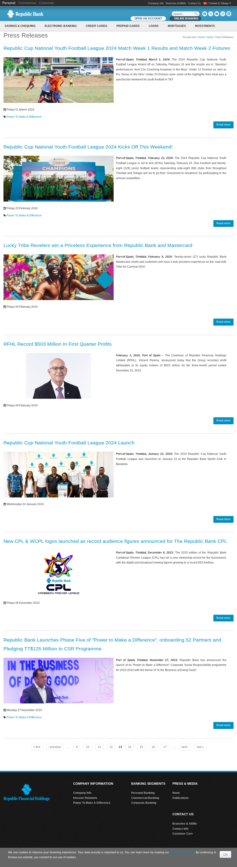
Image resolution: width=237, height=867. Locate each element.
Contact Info (180, 828)
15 (141, 747)
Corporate (46, 3)
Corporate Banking (143, 802)
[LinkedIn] (228, 13)
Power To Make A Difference (24, 116)
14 (129, 747)
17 (165, 747)
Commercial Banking (145, 798)
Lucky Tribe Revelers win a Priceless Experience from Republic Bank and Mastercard (97, 245)
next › (184, 747)
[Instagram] (222, 13)
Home (201, 37)
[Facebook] (204, 13)
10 (87, 747)
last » (200, 747)
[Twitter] (210, 13)
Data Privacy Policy (182, 852)
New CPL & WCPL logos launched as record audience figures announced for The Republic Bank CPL (115, 541)
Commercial (27, 3)
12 (111, 747)
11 (99, 747)
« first (36, 747)
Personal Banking (143, 792)
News (210, 37)
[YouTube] (216, 13)
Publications (180, 798)
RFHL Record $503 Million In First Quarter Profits (57, 344)
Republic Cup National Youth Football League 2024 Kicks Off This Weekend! (88, 146)
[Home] (25, 13)
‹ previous (55, 747)
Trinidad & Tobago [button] (218, 3)
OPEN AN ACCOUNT (148, 18)
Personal (9, 3)
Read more (223, 124)
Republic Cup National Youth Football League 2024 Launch (68, 442)
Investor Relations (85, 798)
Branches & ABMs (176, 3)
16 (153, 747)
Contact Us (194, 3)
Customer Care (182, 833)
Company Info (156, 3)
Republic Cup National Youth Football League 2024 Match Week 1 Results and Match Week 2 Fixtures (116, 48)
